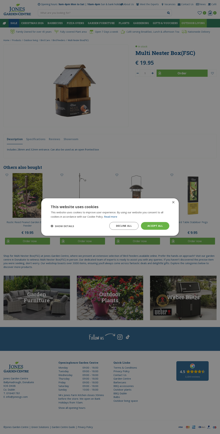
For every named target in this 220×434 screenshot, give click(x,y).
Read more (110, 216)
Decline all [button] (124, 225)
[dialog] (110, 217)
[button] (62, 226)
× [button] (173, 202)
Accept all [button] (155, 225)
